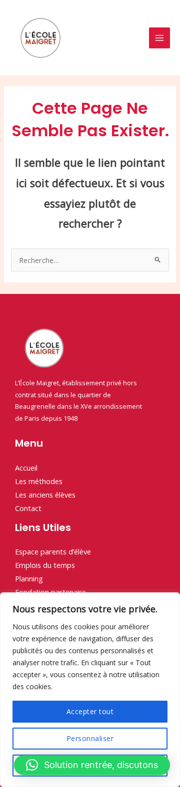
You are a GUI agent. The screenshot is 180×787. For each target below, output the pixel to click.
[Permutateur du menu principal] (159, 37)
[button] (92, 765)
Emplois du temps (45, 565)
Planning (29, 578)
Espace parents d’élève (53, 551)
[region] (90, 689)
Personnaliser (90, 738)
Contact (28, 508)
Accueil (26, 468)
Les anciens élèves (45, 495)
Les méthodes (38, 481)
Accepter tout (90, 711)
